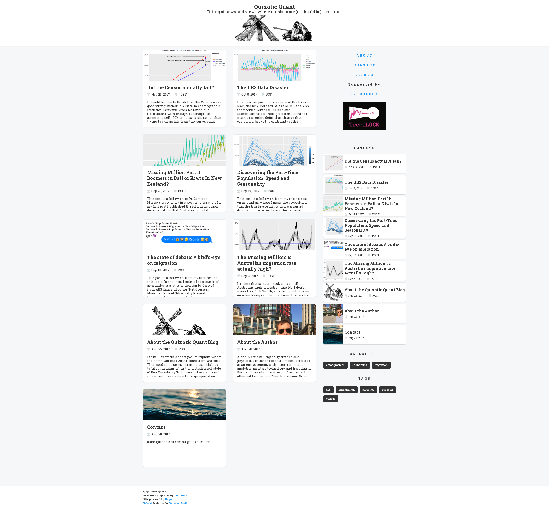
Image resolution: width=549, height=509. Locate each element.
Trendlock (181, 495)
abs (328, 389)
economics (359, 365)
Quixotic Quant (274, 6)
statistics (368, 389)
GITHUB (364, 75)
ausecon (387, 389)
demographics (335, 365)
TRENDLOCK (364, 94)
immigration (346, 389)
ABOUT (364, 55)
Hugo (168, 499)
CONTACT (365, 65)
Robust (147, 503)
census (330, 398)
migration (381, 365)
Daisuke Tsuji (178, 503)
